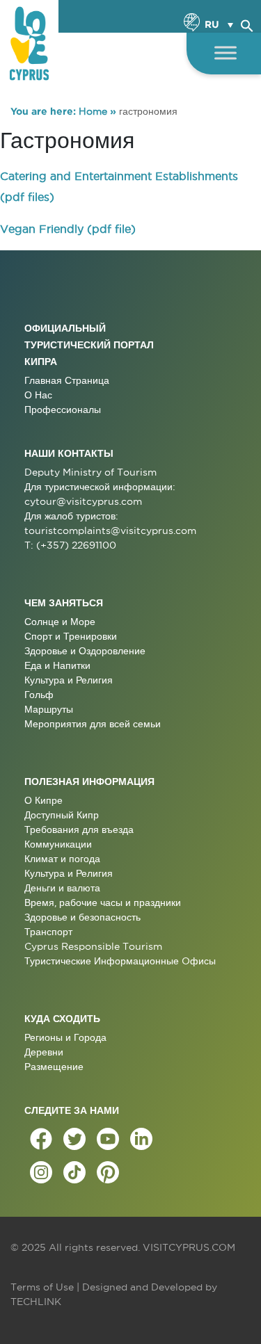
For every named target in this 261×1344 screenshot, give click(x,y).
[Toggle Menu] (225, 52)
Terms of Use (42, 1287)
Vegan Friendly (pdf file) (68, 228)
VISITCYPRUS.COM (189, 1247)
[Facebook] (41, 1139)
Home (93, 111)
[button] (247, 23)
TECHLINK (35, 1301)
